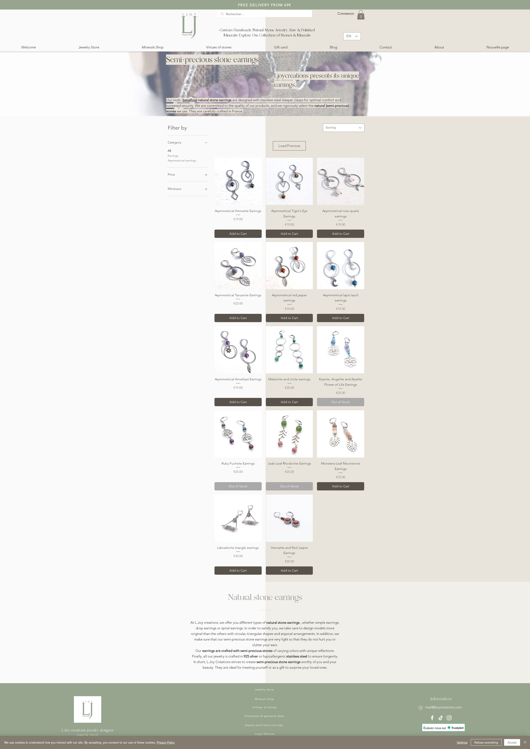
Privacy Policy (166, 742)
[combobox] (343, 128)
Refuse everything (486, 742)
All (169, 151)
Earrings (173, 156)
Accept (512, 742)
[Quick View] (238, 181)
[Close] (525, 742)
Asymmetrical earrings (182, 160)
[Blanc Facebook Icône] (432, 718)
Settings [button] (462, 742)
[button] (361, 14)
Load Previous (289, 146)
